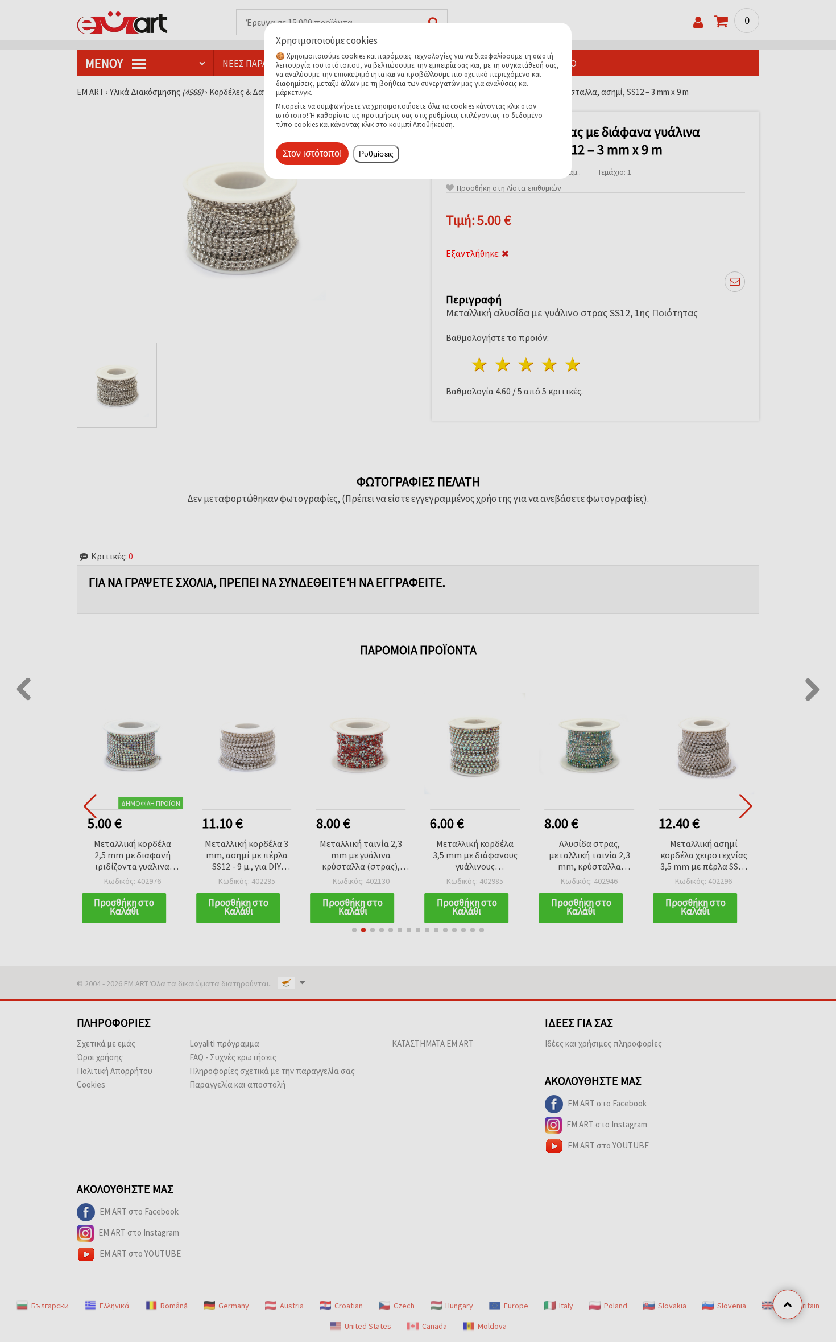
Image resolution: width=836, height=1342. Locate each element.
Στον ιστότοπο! (312, 153)
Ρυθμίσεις (376, 153)
